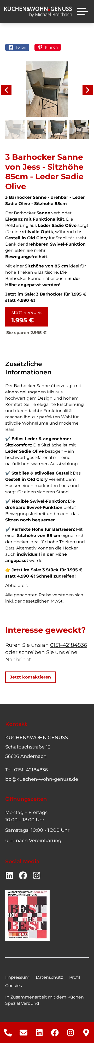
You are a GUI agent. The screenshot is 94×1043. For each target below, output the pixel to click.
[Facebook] (55, 1032)
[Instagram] (70, 1032)
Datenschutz (49, 977)
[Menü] (82, 11)
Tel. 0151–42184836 (26, 770)
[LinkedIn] (39, 1032)
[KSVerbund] (27, 915)
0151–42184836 (68, 645)
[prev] (6, 90)
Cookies (13, 985)
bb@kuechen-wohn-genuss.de (41, 779)
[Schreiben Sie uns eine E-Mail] (23, 1032)
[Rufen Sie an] (8, 1032)
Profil (74, 977)
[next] (88, 90)
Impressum (17, 977)
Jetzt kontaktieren (30, 677)
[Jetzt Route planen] (86, 1032)
